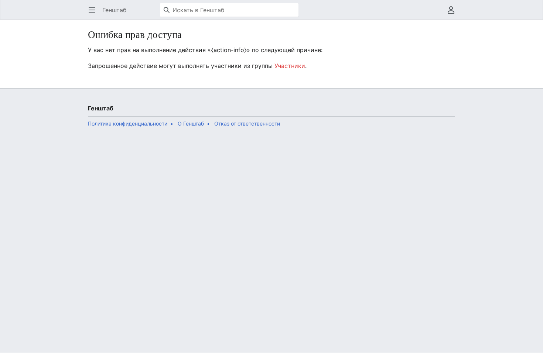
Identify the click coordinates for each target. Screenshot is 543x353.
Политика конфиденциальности (127, 123)
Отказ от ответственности (247, 123)
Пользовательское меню (453, 13)
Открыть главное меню (94, 13)
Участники (289, 65)
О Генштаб (191, 123)
